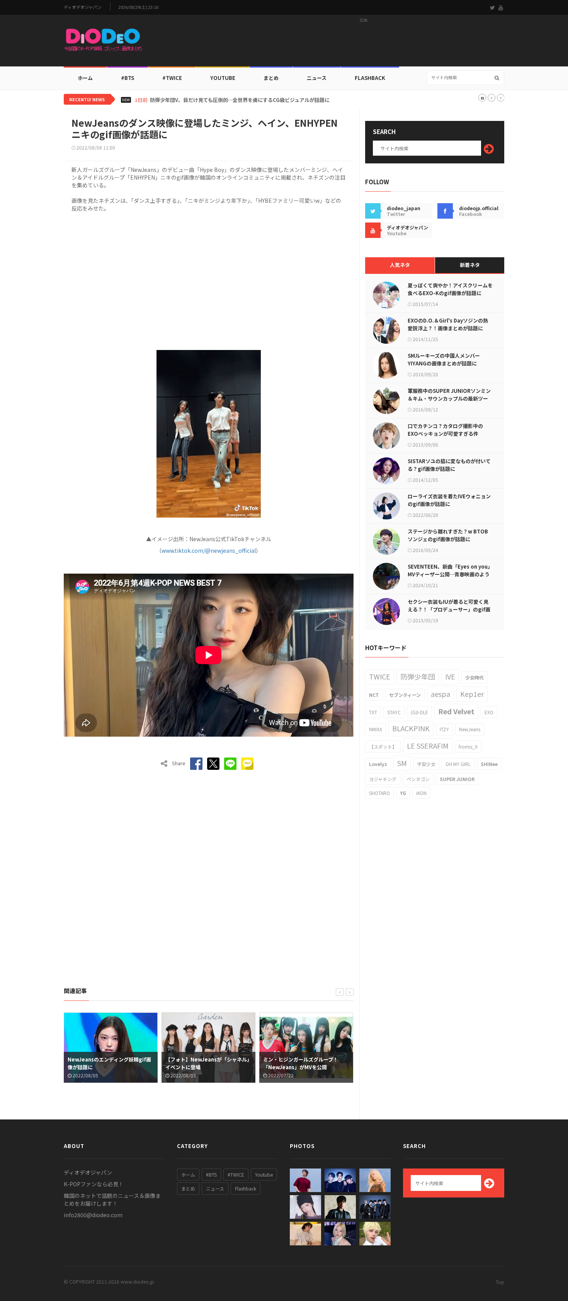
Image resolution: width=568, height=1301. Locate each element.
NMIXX (375, 729)
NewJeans (469, 729)
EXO (489, 712)
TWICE (379, 676)
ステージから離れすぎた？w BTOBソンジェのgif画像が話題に (448, 535)
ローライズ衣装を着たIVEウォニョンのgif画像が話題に (449, 500)
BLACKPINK (411, 728)
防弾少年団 (417, 676)
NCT (374, 694)
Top (500, 1282)
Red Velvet (456, 711)
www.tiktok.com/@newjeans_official (209, 550)
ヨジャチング (382, 779)
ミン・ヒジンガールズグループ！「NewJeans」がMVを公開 (203, 1063)
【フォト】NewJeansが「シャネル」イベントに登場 (110, 1063)
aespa (440, 694)
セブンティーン (405, 694)
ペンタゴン (418, 779)
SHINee (489, 764)
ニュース (317, 78)
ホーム (85, 78)
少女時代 (474, 677)
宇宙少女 (426, 764)
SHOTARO (379, 793)
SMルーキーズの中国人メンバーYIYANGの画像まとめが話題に (444, 359)
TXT (373, 712)
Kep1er (472, 694)
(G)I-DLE (419, 712)
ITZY (444, 729)
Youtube (264, 1174)
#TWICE (236, 1174)
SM (402, 763)
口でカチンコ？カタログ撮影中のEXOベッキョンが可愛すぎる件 (445, 429)
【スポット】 (383, 746)
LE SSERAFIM (428, 746)
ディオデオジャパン (83, 7)
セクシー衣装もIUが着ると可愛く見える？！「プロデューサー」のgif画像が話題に (449, 609)
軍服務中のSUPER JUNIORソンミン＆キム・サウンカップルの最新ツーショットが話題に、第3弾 (449, 398)
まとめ (271, 78)
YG (403, 793)
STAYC (394, 712)
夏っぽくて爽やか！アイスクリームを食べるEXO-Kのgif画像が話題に (450, 289)
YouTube (222, 78)
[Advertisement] (363, 42)
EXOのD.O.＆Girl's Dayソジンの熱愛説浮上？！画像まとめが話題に (448, 324)
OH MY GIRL (458, 764)
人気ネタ (400, 264)
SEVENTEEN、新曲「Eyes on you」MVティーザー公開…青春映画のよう (450, 570)
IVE (450, 676)
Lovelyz (378, 764)
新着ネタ (470, 264)
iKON (421, 793)
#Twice (172, 78)
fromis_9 (468, 746)
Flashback (370, 78)
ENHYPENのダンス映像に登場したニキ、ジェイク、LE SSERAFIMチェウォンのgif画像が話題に (306, 1067)
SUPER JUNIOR (457, 779)
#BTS (127, 78)
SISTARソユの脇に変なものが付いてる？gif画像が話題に (449, 464)
